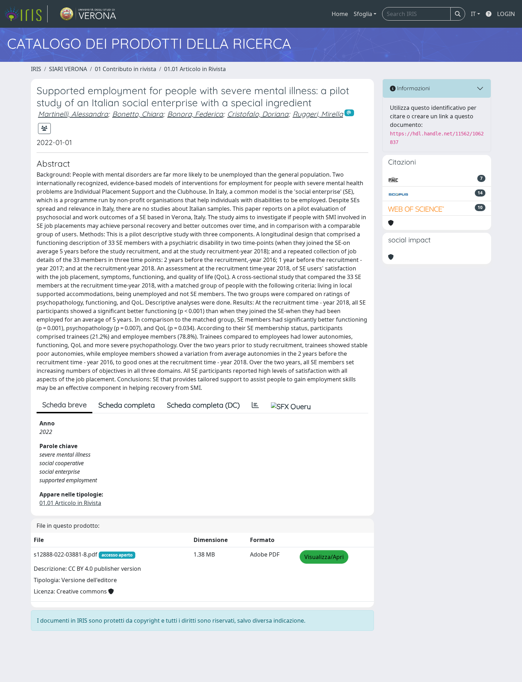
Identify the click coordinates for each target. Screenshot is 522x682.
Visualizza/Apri (324, 557)
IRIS (36, 69)
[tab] (255, 405)
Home (340, 14)
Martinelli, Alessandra (73, 113)
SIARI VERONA (68, 69)
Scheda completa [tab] (126, 405)
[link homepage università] (88, 13)
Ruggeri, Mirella (318, 113)
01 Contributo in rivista (125, 69)
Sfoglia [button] (363, 14)
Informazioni (413, 88)
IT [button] (473, 14)
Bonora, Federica (195, 113)
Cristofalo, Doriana (257, 113)
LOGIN (506, 14)
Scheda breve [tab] (64, 404)
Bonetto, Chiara (137, 113)
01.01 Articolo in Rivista (195, 69)
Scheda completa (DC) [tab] (203, 405)
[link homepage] (26, 13)
